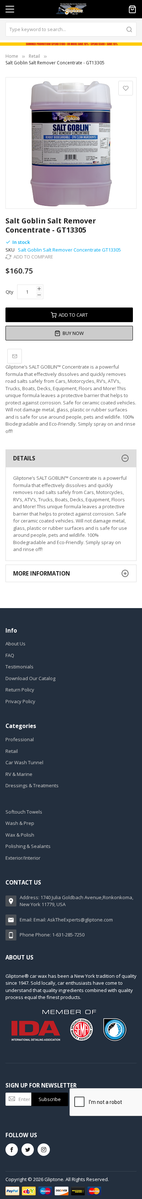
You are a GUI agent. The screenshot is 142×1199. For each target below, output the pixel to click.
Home (11, 56)
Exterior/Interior (22, 858)
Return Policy (19, 689)
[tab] (71, 458)
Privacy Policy (20, 701)
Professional (19, 739)
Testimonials (19, 666)
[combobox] (71, 29)
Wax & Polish (19, 835)
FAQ (9, 655)
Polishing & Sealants (28, 846)
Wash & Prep (19, 823)
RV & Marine (18, 774)
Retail (34, 56)
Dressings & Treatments (32, 785)
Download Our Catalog (30, 678)
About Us (15, 643)
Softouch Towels (23, 811)
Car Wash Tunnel (24, 762)
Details (24, 458)
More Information (41, 573)
